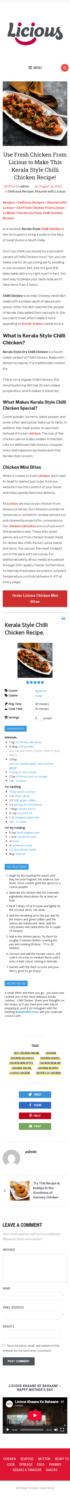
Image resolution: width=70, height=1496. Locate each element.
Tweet (38, 1094)
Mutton (44, 1459)
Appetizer (41, 691)
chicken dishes (50, 1058)
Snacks (51, 1470)
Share (38, 1105)
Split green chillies (25, 800)
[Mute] (56, 1430)
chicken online (21, 1068)
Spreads (25, 1464)
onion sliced (21, 796)
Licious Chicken (20, 1072)
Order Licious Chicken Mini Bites (35, 598)
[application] (35, 1415)
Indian (39, 696)
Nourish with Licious (50, 191)
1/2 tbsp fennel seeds (22, 849)
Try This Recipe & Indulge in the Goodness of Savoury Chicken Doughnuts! (46, 1191)
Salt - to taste (17, 780)
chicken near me (50, 1063)
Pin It (37, 1115)
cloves (15, 841)
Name (6, 1288)
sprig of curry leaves (24, 772)
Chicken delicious (22, 1058)
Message (9, 1250)
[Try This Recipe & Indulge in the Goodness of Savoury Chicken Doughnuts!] (19, 1190)
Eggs (41, 1464)
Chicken (9, 1459)
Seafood (27, 1459)
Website (8, 1326)
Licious (12, 503)
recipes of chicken (48, 1072)
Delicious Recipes (21, 191)
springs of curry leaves (28, 804)
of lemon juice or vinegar (32, 776)
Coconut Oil (24, 813)
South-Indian (32, 324)
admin (24, 186)
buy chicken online (26, 1053)
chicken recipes (48, 1068)
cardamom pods (21, 845)
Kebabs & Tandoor (27, 1470)
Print (37, 1126)
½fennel (20, 854)
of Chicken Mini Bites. (28, 742)
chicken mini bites (23, 526)
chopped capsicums (27, 817)
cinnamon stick (26, 837)
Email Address (13, 1307)
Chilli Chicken (51, 229)
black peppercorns (28, 832)
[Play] (8, 1430)
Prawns (55, 1464)
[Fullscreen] (62, 1430)
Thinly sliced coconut (22, 792)
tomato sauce (26, 809)
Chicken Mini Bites (21, 1063)
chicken (34, 433)
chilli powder (26, 746)
